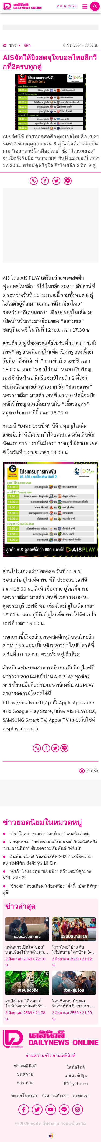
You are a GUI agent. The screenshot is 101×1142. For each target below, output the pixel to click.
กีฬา (27, 45)
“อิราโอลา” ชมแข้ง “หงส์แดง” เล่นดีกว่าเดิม (50, 833)
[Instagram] (77, 1109)
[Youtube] (50, 1109)
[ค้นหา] (95, 6)
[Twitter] (55, 748)
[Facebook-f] (23, 1109)
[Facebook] (46, 748)
